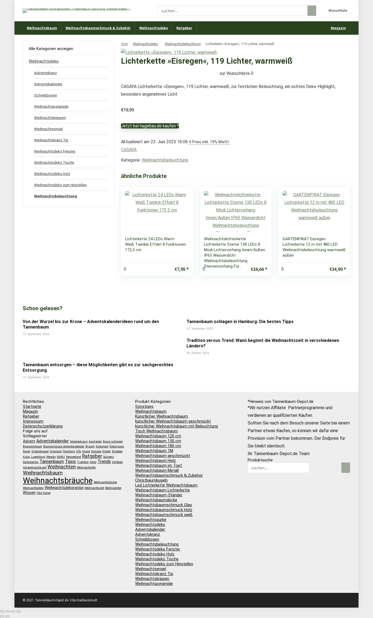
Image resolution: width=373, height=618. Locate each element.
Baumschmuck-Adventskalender (63, 446)
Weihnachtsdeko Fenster (54, 151)
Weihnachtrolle (86, 467)
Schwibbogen (45, 95)
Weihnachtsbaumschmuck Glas (163, 504)
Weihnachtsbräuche (58, 480)
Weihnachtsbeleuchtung (183, 44)
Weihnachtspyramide (51, 106)
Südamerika (31, 462)
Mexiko (51, 457)
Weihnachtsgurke (150, 519)
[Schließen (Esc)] (18, 611)
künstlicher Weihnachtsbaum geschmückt (173, 421)
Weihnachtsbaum (42, 28)
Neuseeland (73, 457)
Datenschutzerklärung (43, 426)
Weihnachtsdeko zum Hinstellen (60, 185)
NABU (61, 457)
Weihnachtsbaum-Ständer (158, 495)
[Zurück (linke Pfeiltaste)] (2, 616)
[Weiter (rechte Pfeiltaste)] (7, 616)
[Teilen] (13, 611)
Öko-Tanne (44, 493)
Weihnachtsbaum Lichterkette (162, 490)
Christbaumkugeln (151, 480)
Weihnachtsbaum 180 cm (158, 445)
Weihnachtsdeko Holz (52, 173)
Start (124, 44)
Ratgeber (184, 28)
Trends (104, 461)
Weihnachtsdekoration (64, 487)
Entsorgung (116, 446)
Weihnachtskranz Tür (51, 140)
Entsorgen (102, 446)
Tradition (83, 462)
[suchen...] (311, 10)
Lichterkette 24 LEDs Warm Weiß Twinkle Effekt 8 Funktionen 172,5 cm (155, 244)
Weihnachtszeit (94, 488)
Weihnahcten (113, 488)
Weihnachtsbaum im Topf (158, 465)
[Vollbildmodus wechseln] (7, 611)
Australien (95, 441)
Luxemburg (38, 457)
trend (93, 462)
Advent (29, 441)
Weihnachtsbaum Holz (155, 460)
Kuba (26, 457)
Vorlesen (117, 462)
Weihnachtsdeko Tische (54, 162)
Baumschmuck (32, 446)
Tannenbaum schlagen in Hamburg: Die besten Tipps (240, 321)
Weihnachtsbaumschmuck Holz (163, 509)
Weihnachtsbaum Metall (157, 470)
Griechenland (40, 451)
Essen (26, 451)
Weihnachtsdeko (153, 28)
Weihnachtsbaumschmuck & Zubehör (98, 28)
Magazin (338, 28)
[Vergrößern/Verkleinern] (2, 611)
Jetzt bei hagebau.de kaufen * (150, 125)
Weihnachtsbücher (105, 482)
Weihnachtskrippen (50, 117)
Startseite (32, 406)
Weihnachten (62, 467)
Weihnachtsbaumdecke (156, 499)
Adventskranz (45, 73)
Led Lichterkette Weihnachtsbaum (166, 485)
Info (78, 451)
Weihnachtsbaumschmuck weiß (164, 514)
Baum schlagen (113, 441)
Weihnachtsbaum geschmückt (162, 455)
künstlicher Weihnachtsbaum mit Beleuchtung (176, 426)
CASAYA (129, 149)
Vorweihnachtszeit (34, 467)
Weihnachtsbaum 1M (154, 450)
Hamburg (69, 451)
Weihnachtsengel (48, 129)
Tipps (70, 461)
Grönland (56, 451)
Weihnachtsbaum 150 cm (158, 440)
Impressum (33, 421)
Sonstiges (144, 406)
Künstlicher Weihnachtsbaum (161, 416)
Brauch (90, 446)
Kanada (96, 451)
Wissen (29, 492)
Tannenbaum (52, 461)
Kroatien (117, 451)
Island (86, 451)
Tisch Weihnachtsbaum (156, 431)
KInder (106, 451)
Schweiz (108, 457)
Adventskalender (48, 84)
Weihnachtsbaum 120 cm (158, 436)
